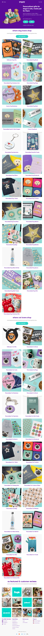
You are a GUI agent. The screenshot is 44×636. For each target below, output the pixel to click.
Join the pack (25, 622)
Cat (26, 21)
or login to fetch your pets (28, 25)
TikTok (4, 624)
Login (24, 620)
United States (37, 622)
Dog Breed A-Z (14, 622)
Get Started (22, 36)
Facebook (5, 620)
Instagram (5, 622)
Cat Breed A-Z (14, 624)
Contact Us (14, 620)
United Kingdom (37, 620)
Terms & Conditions (16, 625)
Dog (32, 21)
